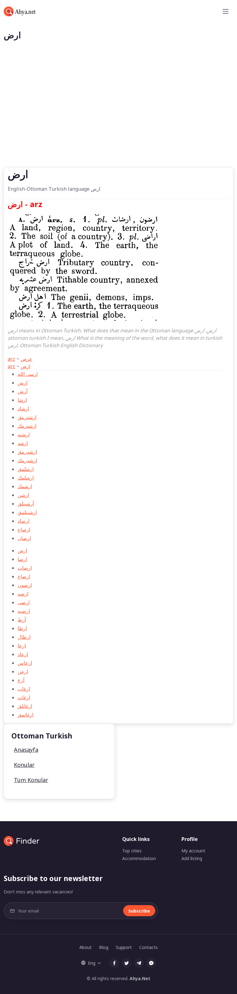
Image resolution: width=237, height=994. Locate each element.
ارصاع (24, 529)
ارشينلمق (27, 512)
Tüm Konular (31, 780)
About (85, 947)
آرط (22, 619)
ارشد (23, 443)
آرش (22, 391)
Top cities (132, 851)
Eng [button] (91, 963)
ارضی (24, 602)
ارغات (24, 697)
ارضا (22, 559)
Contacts (148, 947)
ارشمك (25, 486)
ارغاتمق (25, 714)
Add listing (191, 858)
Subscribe (139, 911)
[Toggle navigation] (225, 11)
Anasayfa (26, 749)
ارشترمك (27, 425)
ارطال (24, 637)
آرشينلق (26, 503)
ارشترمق (27, 417)
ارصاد (23, 521)
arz (11, 359)
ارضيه (24, 611)
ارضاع (24, 576)
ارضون (25, 585)
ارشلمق (26, 469)
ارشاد (23, 408)
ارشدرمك (27, 460)
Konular (24, 764)
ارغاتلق (25, 706)
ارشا (22, 400)
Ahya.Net (140, 978)
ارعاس (25, 662)
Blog (103, 947)
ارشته (24, 434)
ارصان (24, 538)
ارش (22, 382)
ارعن (23, 671)
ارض (25, 366)
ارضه (23, 593)
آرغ (21, 680)
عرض (26, 359)
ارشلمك (26, 477)
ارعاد (23, 654)
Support (124, 947)
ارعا (22, 645)
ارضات (25, 567)
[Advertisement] (118, 121)
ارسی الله (28, 374)
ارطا (22, 628)
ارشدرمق (27, 451)
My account (193, 851)
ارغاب (24, 688)
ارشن (23, 495)
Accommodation (139, 858)
